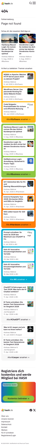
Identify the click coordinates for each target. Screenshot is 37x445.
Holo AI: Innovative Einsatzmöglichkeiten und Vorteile (15, 251)
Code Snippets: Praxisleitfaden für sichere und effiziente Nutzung (15, 106)
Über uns (5, 416)
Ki (16, 244)
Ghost (21, 443)
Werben (4, 430)
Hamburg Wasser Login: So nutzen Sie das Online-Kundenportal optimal (9, 49)
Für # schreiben (7, 433)
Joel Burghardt (9, 312)
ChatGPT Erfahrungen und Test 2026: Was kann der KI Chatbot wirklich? (15, 289)
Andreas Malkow (8, 57)
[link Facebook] (31, 410)
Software (19, 84)
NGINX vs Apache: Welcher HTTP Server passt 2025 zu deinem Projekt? (15, 76)
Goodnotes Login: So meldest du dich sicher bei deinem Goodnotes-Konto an (27, 49)
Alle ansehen (17, 119)
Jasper (19, 335)
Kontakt (4, 427)
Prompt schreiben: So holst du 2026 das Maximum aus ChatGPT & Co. (14, 235)
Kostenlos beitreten (17, 398)
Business (6, 61)
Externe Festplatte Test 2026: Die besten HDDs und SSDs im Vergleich (13, 199)
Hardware (20, 192)
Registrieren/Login (8, 435)
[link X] (34, 410)
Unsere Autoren (7, 419)
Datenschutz (6, 424)
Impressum (5, 422)
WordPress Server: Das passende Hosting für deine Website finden (13, 91)
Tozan (27, 443)
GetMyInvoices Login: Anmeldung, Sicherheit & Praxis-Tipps (14, 161)
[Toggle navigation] (34, 3)
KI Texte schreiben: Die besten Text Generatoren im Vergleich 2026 (14, 304)
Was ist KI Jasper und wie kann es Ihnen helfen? (14, 328)
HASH (7, 443)
